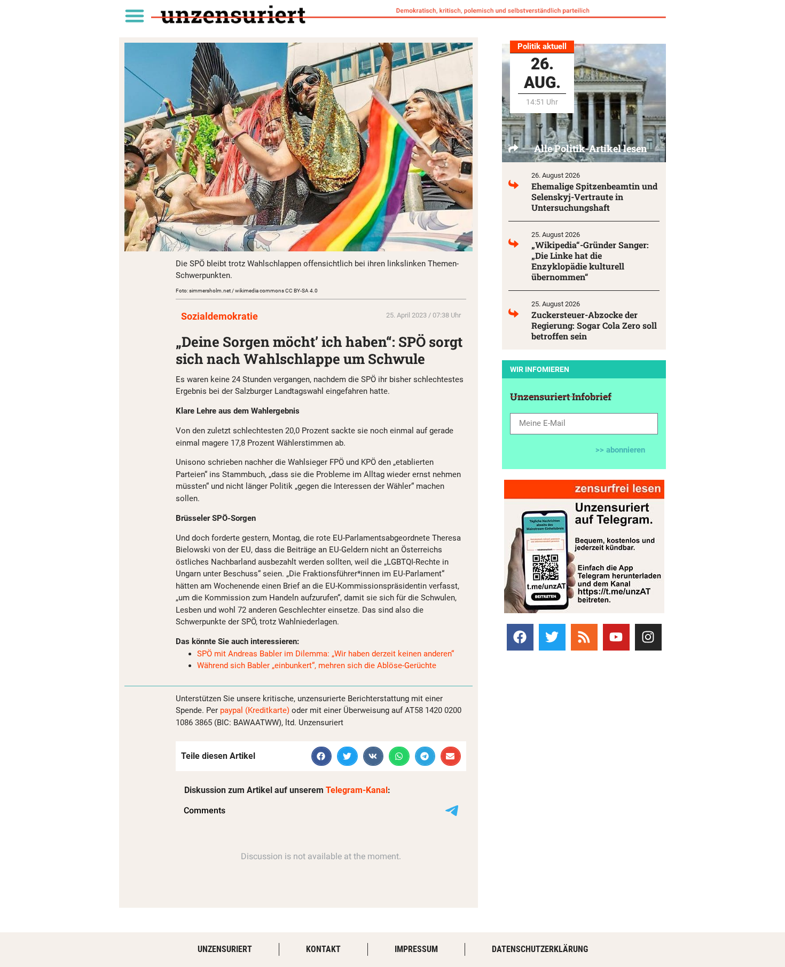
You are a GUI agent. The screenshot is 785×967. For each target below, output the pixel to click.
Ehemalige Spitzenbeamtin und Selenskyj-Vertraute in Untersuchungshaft (594, 196)
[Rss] (584, 637)
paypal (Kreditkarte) (254, 710)
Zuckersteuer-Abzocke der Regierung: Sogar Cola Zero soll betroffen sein (594, 325)
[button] (134, 15)
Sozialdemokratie (219, 316)
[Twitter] (552, 637)
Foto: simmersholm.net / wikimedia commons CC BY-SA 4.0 (247, 291)
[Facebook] (520, 637)
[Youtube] (616, 637)
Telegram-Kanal (357, 790)
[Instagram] (648, 637)
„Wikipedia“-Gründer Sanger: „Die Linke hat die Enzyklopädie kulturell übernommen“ (590, 260)
